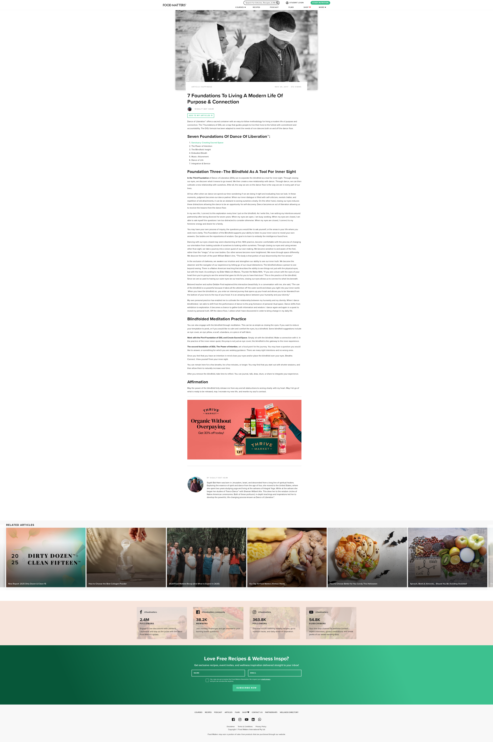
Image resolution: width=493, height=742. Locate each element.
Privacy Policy (261, 727)
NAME (196, 673)
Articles (228, 712)
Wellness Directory (289, 712)
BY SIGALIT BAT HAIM (217, 478)
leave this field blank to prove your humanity (10, 648)
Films (291, 7)
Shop (306, 7)
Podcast (274, 7)
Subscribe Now (246, 688)
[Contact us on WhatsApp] (260, 719)
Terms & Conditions (245, 727)
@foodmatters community (213, 612)
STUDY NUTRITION (320, 3)
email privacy (265, 679)
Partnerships (271, 712)
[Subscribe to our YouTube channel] (246, 719)
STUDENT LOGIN (296, 3)
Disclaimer (231, 727)
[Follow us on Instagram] (240, 719)
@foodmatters (150, 612)
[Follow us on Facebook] (233, 719)
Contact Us (257, 712)
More (321, 7)
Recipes (256, 7)
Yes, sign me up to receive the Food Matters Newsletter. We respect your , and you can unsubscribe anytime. (240, 680)
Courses (239, 7)
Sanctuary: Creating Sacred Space (207, 142)
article (196, 87)
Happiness (206, 87)
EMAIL (253, 673)
